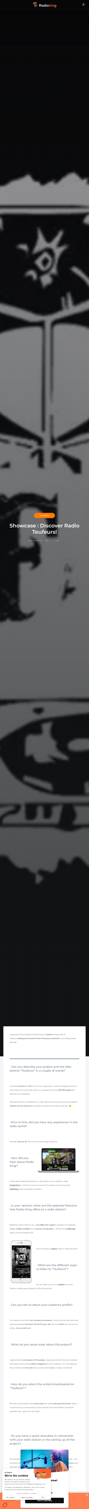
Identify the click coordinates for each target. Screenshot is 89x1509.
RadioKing (14, 1189)
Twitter (12, 1229)
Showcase (44, 515)
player (54, 1249)
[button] (5, 1505)
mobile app (70, 1229)
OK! (42, 1497)
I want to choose (27, 1497)
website (61, 1284)
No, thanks (10, 1497)
